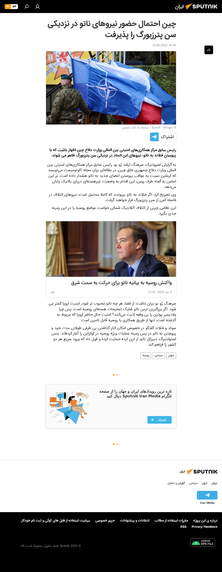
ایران (204, 483)
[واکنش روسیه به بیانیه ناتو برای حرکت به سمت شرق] (111, 249)
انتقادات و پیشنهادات (134, 521)
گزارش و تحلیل (176, 483)
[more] (52, 292)
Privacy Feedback (204, 527)
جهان (171, 355)
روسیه (145, 355)
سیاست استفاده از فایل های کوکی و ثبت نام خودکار (55, 521)
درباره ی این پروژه (205, 521)
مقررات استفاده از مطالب (171, 521)
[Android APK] (202, 543)
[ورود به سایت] (37, 6)
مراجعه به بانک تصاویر (135, 128)
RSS (183, 527)
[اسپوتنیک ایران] (203, 11)
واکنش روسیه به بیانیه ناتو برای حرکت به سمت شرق (121, 282)
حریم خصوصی (105, 521)
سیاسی (158, 355)
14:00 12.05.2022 (164, 46)
